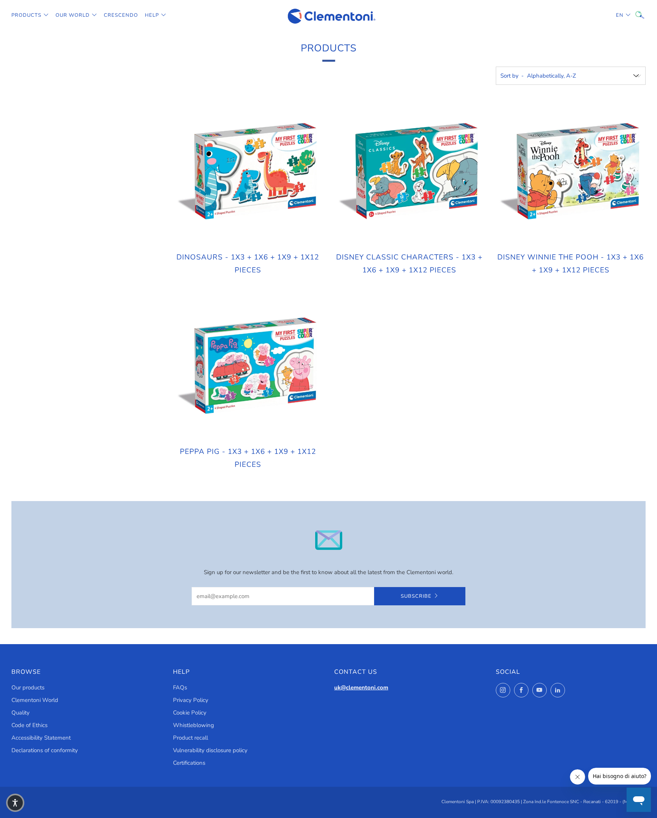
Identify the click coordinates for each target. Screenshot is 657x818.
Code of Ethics (29, 725)
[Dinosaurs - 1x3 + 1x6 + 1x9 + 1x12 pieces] (248, 171)
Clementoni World (34, 700)
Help (152, 15)
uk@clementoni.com (361, 687)
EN (620, 15)
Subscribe (416, 596)
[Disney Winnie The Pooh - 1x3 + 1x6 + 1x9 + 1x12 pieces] (570, 171)
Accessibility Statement (41, 738)
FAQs (180, 687)
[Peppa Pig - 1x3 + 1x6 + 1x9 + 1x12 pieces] (248, 366)
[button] (15, 803)
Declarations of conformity (44, 750)
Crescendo (121, 15)
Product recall (190, 738)
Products (26, 15)
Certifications (189, 763)
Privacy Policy (190, 700)
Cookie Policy (189, 712)
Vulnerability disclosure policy (210, 750)
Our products (27, 687)
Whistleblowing (193, 725)
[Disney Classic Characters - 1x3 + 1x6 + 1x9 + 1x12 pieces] (409, 171)
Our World (73, 15)
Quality (20, 712)
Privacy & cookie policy (535, 785)
